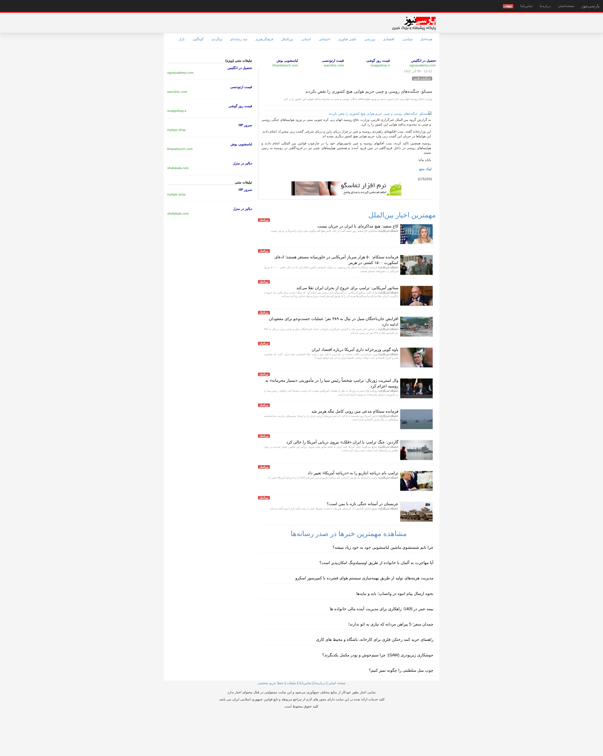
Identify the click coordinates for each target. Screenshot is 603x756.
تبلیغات (291, 683)
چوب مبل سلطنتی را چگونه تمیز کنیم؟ (401, 670)
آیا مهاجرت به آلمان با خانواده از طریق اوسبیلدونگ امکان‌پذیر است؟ (376, 563)
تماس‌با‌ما (526, 6)
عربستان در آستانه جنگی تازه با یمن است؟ (362, 504)
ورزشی (369, 39)
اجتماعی (324, 39)
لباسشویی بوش (287, 60)
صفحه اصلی (337, 683)
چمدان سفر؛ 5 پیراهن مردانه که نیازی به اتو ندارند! (390, 624)
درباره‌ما (545, 6)
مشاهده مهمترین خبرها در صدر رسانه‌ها (349, 533)
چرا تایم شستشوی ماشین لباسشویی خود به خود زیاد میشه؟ (383, 547)
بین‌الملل (287, 39)
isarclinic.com (334, 65)
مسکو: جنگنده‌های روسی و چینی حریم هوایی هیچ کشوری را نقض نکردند (368, 91)
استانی (306, 39)
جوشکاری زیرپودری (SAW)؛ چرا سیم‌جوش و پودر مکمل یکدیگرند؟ (377, 655)
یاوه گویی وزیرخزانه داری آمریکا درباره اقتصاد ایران (355, 349)
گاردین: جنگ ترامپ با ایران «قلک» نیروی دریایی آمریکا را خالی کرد (342, 442)
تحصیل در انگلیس (423, 60)
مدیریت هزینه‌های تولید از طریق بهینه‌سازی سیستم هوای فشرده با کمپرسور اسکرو (364, 578)
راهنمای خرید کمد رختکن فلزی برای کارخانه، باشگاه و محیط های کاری (374, 639)
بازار (182, 39)
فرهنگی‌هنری (264, 39)
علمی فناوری (347, 39)
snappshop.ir (380, 65)
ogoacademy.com (422, 65)
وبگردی (217, 39)
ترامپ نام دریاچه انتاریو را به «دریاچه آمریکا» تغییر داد (353, 473)
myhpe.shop (176, 130)
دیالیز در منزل (242, 163)
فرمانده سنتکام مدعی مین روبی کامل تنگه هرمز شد (354, 411)
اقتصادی (388, 39)
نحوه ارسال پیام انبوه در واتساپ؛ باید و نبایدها (394, 593)
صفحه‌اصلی (566, 6)
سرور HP (245, 125)
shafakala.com (178, 168)
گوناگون (198, 39)
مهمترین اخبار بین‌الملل (402, 215)
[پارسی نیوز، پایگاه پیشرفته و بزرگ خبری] (414, 23)
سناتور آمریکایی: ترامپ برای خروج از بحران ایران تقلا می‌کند (347, 288)
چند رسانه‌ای (238, 39)
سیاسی (407, 39)
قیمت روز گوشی (378, 60)
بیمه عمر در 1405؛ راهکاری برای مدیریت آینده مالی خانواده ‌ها (381, 609)
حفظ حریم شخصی (270, 683)
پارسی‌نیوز (590, 6)
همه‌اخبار (426, 39)
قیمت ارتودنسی (333, 60)
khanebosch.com (285, 65)
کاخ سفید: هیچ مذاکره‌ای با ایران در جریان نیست (357, 226)
